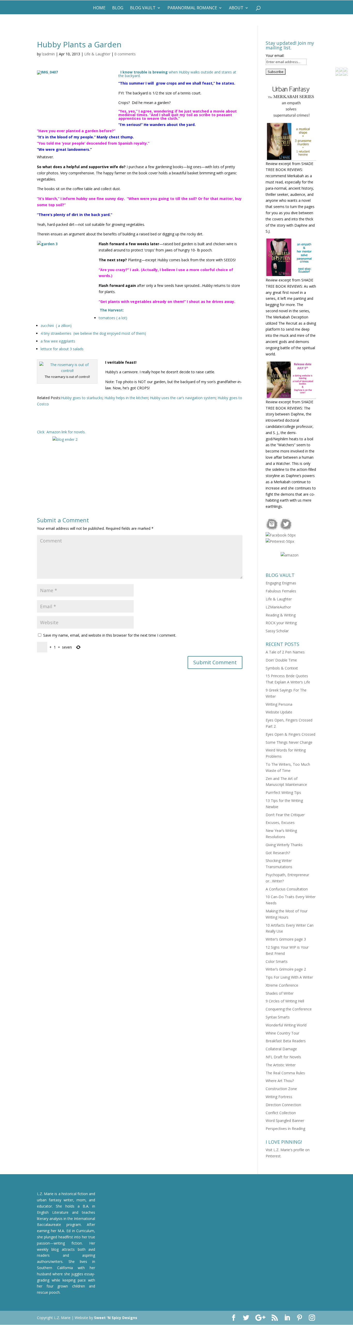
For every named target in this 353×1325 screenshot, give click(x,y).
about (236, 8)
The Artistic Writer (281, 1064)
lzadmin (48, 53)
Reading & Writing (281, 615)
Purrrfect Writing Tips (283, 792)
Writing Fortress (279, 1096)
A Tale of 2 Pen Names (285, 652)
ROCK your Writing (281, 622)
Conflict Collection (281, 1112)
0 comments (125, 53)
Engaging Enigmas (281, 582)
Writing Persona (279, 704)
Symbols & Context (282, 668)
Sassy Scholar (277, 630)
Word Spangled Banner (285, 1120)
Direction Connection (283, 1104)
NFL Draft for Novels (283, 1056)
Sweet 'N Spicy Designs (115, 1317)
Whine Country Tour (282, 1033)
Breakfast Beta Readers (286, 1040)
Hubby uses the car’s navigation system (183, 397)
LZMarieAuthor (278, 607)
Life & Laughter (97, 53)
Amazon (53, 431)
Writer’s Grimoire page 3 (286, 939)
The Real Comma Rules (285, 1072)
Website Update (279, 712)
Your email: (275, 55)
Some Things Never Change (289, 742)
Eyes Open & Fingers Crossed (290, 734)
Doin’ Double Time (281, 660)
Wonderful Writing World (286, 1025)
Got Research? (278, 852)
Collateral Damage (281, 1048)
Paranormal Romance (192, 8)
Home (99, 8)
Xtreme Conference (282, 985)
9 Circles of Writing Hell (285, 1001)
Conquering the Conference (289, 1009)
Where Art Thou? (280, 1080)
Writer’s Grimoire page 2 (286, 969)
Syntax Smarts (278, 1017)
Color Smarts (277, 961)
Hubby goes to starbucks (82, 397)
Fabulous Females (281, 591)
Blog (117, 8)
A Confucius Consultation (287, 889)
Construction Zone (281, 1088)
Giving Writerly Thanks (284, 844)
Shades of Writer (280, 993)
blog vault (143, 8)
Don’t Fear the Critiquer (285, 814)
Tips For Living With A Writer (289, 977)
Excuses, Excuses (280, 822)
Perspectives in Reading (285, 1128)
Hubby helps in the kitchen (126, 397)
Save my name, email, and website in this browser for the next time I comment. (109, 635)
